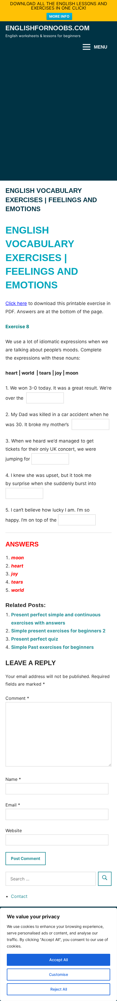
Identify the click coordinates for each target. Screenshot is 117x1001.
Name (13, 779)
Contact (19, 896)
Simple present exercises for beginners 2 (58, 631)
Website (13, 830)
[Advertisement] (58, 117)
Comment (17, 698)
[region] (58, 954)
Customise (58, 974)
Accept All (58, 959)
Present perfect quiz (34, 639)
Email (12, 805)
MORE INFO (59, 16)
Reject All (58, 989)
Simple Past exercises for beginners (52, 647)
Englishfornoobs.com (47, 28)
